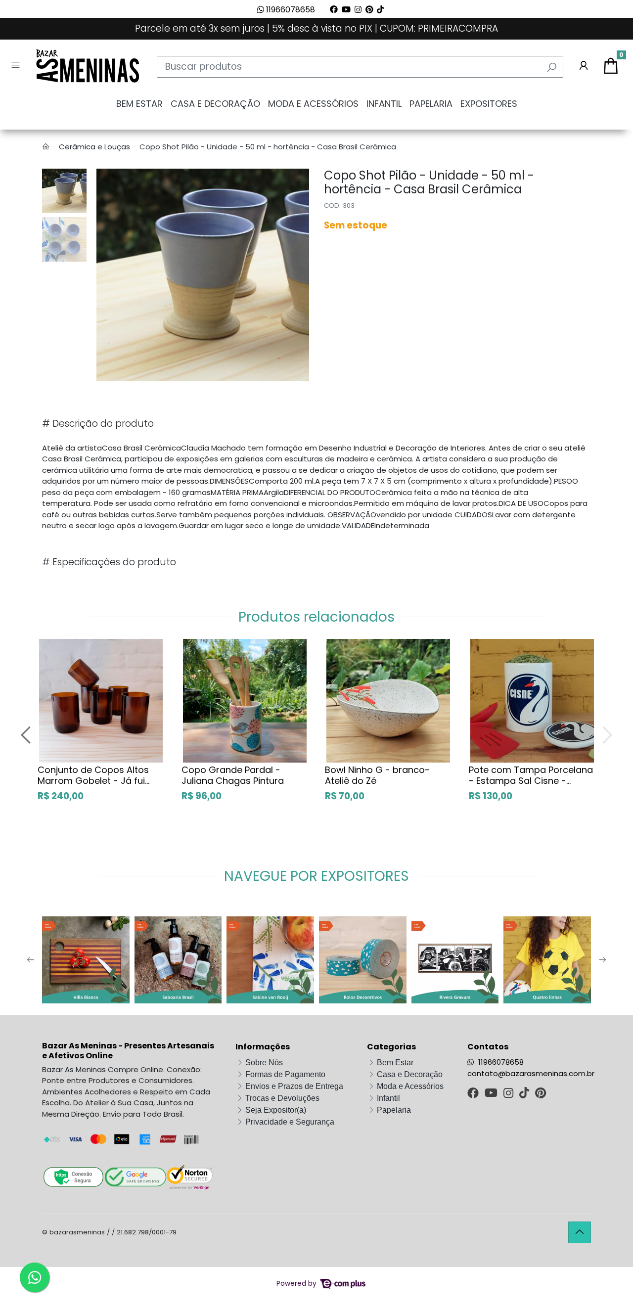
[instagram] (509, 1094)
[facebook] (474, 1094)
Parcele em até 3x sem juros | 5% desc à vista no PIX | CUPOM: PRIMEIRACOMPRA (316, 28)
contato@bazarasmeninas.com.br (530, 1073)
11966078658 (289, 9)
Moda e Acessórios (313, 103)
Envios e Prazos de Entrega (294, 1086)
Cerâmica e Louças (94, 146)
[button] (583, 67)
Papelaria (430, 103)
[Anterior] (27, 735)
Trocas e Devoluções (282, 1098)
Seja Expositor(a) (275, 1110)
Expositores (488, 103)
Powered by (297, 1283)
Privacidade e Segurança (289, 1122)
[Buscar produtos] (551, 67)
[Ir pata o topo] (579, 1232)
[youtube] (492, 1094)
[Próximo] (606, 735)
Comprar (112, 817)
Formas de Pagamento (285, 1074)
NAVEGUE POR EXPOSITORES (316, 876)
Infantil (384, 103)
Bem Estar (139, 103)
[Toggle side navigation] (16, 66)
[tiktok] (525, 1094)
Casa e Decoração (215, 103)
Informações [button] (262, 1046)
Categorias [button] (391, 1046)
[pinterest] (540, 1094)
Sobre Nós (264, 1062)
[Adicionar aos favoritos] (50, 647)
